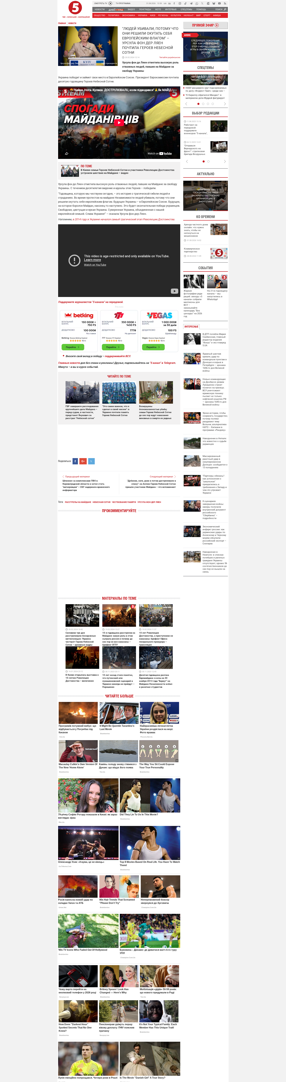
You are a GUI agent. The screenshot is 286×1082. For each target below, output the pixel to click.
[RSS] (225, 3)
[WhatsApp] (197, 3)
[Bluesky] (214, 3)
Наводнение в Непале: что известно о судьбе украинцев (215, 441)
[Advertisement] (119, 329)
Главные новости (69, 362)
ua (165, 3)
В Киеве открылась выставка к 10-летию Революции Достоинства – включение (82, 678)
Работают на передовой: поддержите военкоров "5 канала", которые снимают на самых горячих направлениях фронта (195, 133)
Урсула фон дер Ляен (149, 502)
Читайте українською (169, 56)
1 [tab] (194, 61)
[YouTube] (219, 3)
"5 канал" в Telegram (162, 362)
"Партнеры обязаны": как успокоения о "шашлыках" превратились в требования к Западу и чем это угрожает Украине (215, 484)
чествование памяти (124, 502)
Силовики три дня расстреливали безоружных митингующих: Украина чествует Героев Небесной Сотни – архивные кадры (81, 639)
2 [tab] (217, 61)
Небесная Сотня (101, 502)
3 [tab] (208, 104)
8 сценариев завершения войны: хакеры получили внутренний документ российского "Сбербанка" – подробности (214, 510)
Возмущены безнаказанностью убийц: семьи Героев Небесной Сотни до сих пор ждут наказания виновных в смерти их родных (155, 412)
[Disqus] (119, 557)
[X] (202, 3)
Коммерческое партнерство (192, 250)
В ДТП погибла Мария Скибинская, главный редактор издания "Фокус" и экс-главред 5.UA (214, 340)
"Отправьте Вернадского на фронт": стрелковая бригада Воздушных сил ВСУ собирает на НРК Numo (195, 152)
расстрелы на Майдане (78, 502)
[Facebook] (174, 3)
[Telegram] (191, 3)
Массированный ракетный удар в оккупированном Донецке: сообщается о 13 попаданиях (215, 462)
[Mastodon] (208, 3)
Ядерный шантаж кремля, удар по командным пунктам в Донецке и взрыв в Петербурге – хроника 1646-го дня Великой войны (215, 362)
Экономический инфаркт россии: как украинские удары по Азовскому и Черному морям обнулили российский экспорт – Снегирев (214, 535)
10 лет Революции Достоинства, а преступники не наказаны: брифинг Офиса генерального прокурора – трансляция (156, 639)
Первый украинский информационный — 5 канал (75, 10)
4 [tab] (213, 104)
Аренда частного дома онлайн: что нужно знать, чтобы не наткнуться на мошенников (196, 230)
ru (169, 3)
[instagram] (180, 3)
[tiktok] (185, 3)
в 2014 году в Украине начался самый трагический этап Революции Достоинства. (124, 219)
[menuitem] (99, 9)
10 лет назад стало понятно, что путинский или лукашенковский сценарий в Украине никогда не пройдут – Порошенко (118, 681)
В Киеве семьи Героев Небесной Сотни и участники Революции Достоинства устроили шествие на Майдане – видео (127, 171)
